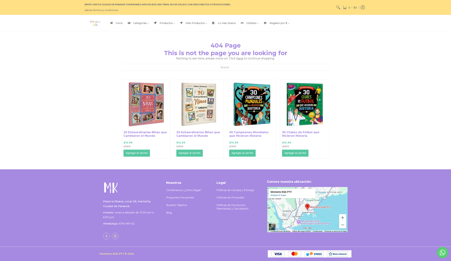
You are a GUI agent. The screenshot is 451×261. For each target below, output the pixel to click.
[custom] (106, 236)
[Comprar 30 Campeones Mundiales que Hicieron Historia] (252, 104)
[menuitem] (338, 7)
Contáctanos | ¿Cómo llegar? (184, 190)
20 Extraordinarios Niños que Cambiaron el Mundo (198, 134)
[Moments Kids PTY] (95, 23)
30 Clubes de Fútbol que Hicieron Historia (300, 134)
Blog (169, 212)
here (239, 58)
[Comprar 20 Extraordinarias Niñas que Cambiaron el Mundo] (146, 104)
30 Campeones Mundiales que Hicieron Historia (248, 134)
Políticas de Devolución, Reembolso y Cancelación (232, 207)
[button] (349, 7)
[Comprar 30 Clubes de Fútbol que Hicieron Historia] (305, 104)
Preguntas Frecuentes (180, 197)
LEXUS (126, 146)
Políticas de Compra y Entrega (235, 190)
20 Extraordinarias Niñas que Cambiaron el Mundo (145, 134)
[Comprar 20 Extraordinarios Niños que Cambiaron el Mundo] (199, 104)
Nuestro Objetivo (176, 205)
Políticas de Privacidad (230, 197)
